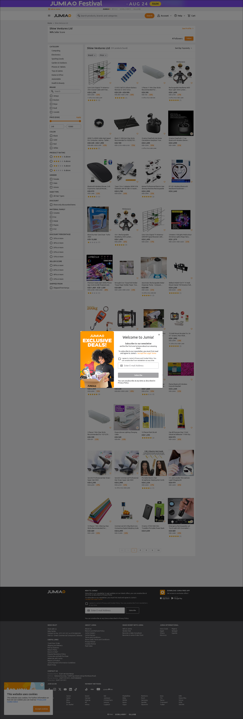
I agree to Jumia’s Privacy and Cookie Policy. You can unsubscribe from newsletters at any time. (139, 359)
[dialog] (121, 359)
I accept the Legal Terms (146, 353)
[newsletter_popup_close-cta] (159, 334)
